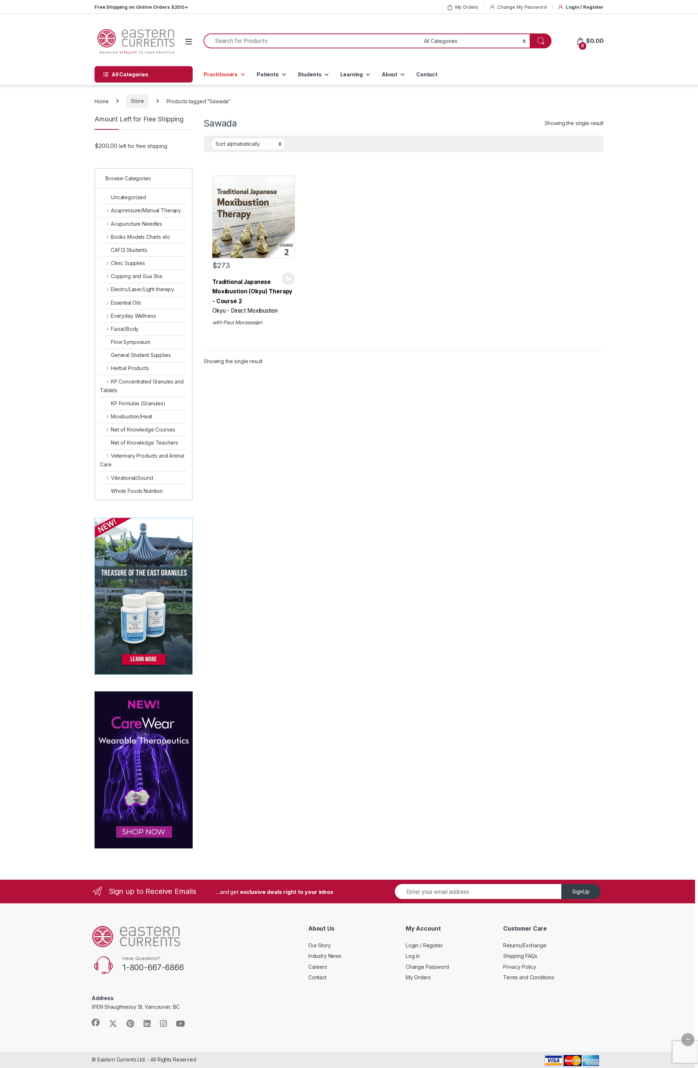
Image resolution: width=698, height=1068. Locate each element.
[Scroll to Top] (687, 1039)
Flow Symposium (130, 342)
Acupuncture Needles (136, 224)
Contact (426, 74)
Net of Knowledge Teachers (144, 442)
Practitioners (221, 74)
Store (137, 101)
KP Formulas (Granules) (138, 403)
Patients (268, 74)
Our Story (319, 945)
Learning (351, 74)
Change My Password (521, 7)
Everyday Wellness (133, 316)
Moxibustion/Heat (131, 416)
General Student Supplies (141, 355)
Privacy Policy (519, 967)
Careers (317, 967)
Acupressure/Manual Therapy (146, 210)
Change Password (427, 967)
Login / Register (584, 7)
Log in (413, 956)
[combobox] (312, 40)
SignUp (581, 891)
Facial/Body (125, 329)
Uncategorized (128, 197)
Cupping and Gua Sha (136, 276)
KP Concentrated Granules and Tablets (142, 385)
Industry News (324, 956)
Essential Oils (126, 303)
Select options (286, 279)
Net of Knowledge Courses (143, 429)
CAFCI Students (129, 250)
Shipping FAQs (520, 956)
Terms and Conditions (528, 977)
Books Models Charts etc (140, 237)
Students (310, 74)
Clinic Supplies (128, 263)
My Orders (466, 7)
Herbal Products (130, 368)
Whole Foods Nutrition (137, 491)
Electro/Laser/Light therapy (142, 289)
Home (101, 101)
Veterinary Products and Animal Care (142, 460)
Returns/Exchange (524, 945)
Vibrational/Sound (132, 478)
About (389, 74)
